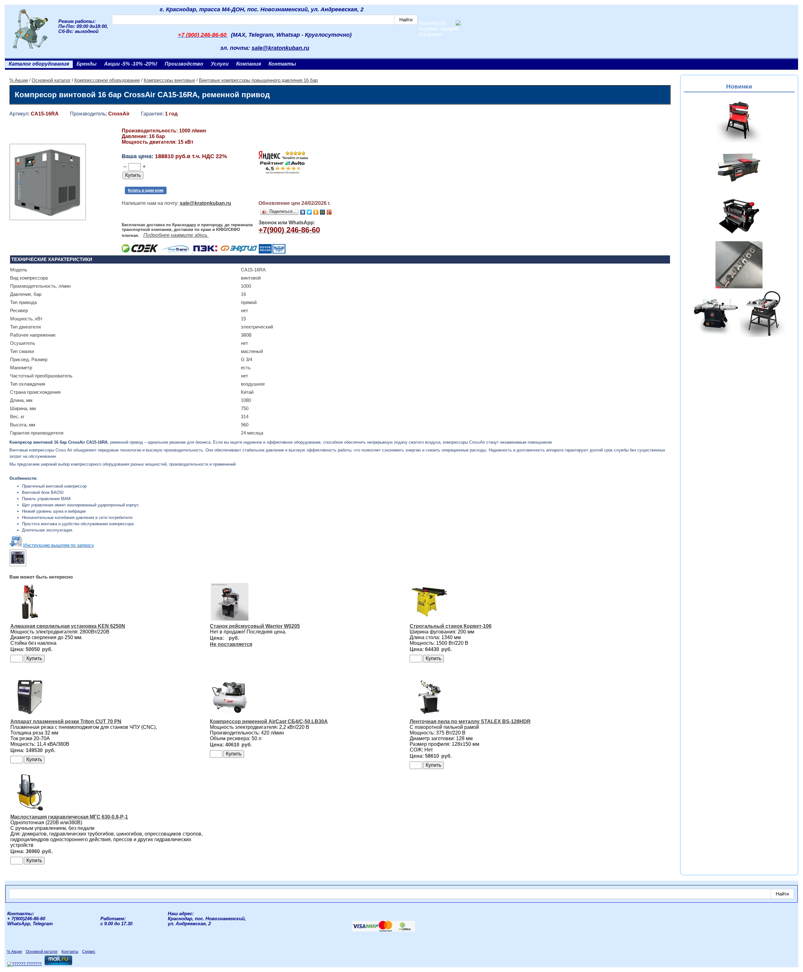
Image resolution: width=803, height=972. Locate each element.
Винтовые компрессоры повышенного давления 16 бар (258, 80)
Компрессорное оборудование (107, 80)
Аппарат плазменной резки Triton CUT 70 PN (65, 721)
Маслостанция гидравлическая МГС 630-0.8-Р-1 (69, 817)
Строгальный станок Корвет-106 (451, 626)
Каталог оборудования (39, 64)
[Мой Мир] (322, 212)
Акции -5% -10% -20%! (130, 64)
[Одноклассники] (316, 212)
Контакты (282, 64)
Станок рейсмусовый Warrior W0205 (255, 626)
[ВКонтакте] (303, 212)
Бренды (87, 64)
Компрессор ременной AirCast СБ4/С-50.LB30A (269, 721)
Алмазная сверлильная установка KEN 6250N (67, 626)
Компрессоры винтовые (169, 80)
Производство (184, 64)
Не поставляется (231, 644)
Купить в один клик (145, 190)
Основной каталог (51, 80)
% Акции (18, 80)
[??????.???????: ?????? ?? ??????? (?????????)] (24, 964)
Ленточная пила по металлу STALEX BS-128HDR (470, 721)
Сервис (88, 951)
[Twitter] (309, 212)
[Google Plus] (329, 212)
